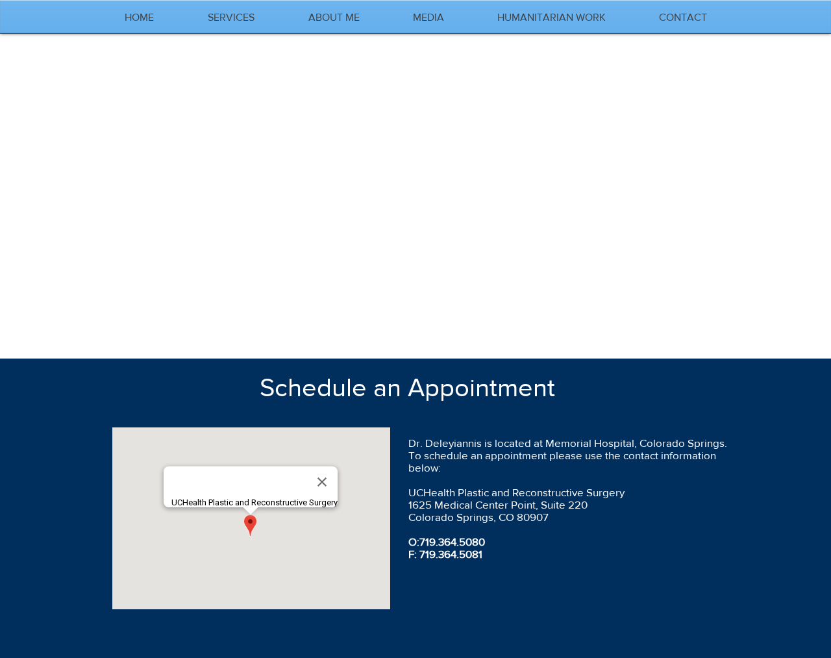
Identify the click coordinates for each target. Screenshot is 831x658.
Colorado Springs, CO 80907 (478, 517)
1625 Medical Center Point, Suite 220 (498, 504)
